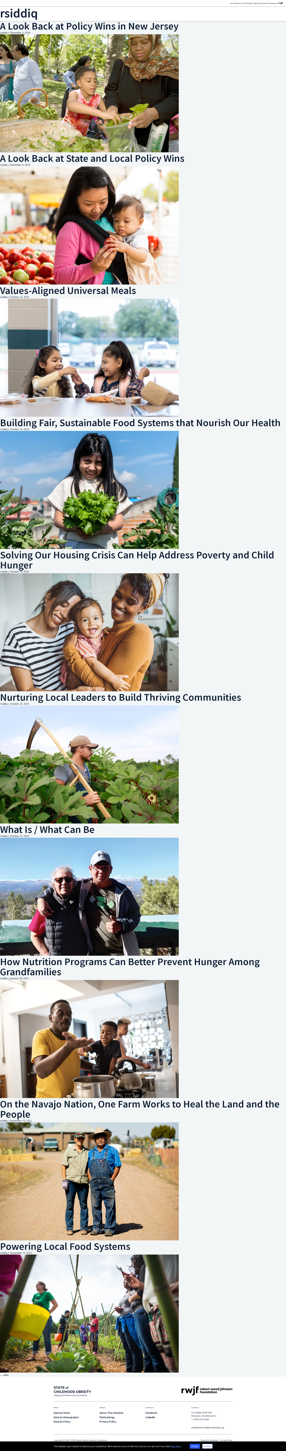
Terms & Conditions (209, 1440)
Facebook (151, 1412)
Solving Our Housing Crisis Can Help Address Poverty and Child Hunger (137, 559)
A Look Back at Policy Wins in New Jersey (89, 26)
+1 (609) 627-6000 (200, 1419)
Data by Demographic (66, 1417)
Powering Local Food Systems (65, 1246)
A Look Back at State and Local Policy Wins (92, 158)
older (4, 1375)
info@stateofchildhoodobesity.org (207, 1427)
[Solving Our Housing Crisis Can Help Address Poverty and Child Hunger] (89, 690)
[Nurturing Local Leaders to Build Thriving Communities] (89, 822)
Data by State (62, 1412)
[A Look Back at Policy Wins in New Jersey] (89, 151)
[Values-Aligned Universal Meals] (89, 415)
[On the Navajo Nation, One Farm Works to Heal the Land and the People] (89, 1239)
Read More (175, 1446)
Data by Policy (62, 1421)
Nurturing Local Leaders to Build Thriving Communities (120, 697)
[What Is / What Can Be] (89, 954)
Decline (207, 1446)
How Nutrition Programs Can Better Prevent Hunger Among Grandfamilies (130, 966)
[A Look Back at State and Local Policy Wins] (89, 283)
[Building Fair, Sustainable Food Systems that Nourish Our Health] (89, 548)
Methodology (107, 1417)
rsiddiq (3, 32)
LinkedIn (150, 1417)
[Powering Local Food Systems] (89, 1371)
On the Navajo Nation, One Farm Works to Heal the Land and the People (140, 1108)
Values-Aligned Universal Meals (68, 290)
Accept (194, 1446)
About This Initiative (111, 1412)
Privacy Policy (108, 1421)
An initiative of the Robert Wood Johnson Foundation (254, 3)
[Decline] (282, 1446)
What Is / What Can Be (47, 829)
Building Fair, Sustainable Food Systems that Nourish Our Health (140, 422)
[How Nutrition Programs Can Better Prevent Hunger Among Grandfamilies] (89, 1097)
